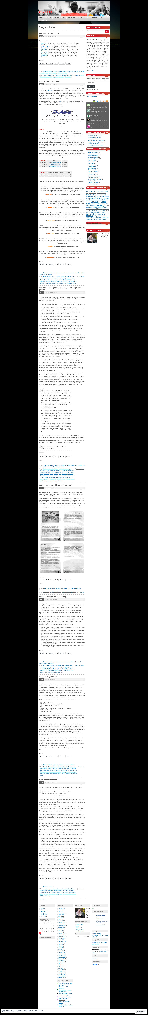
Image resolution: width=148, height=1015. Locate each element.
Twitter (101, 16)
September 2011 (62, 941)
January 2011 (61, 954)
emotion (49, 768)
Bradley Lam (61, 665)
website (46, 283)
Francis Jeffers (65, 75)
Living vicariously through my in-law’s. (96, 142)
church (67, 766)
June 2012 (60, 928)
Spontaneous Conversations (94, 179)
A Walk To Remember (48, 588)
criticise (48, 667)
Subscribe (91, 75)
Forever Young (57, 71)
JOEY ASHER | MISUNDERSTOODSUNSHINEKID (102, 918)
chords (56, 469)
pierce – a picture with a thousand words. (56, 485)
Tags (97, 101)
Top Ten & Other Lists (62, 73)
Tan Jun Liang (67, 281)
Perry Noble (44, 55)
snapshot (42, 479)
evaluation (59, 667)
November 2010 (61, 957)
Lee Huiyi (56, 474)
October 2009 (61, 977)
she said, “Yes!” (97, 17)
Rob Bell (59, 773)
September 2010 (62, 960)
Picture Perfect (74, 588)
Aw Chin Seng (89, 191)
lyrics (60, 474)
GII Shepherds (91, 198)
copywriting (63, 276)
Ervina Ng (104, 194)
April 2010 (60, 968)
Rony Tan (46, 894)
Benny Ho (45, 766)
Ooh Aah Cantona (80, 71)
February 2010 (61, 971)
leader (87, 205)
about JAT (48, 17)
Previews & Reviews (43, 73)
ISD (75, 890)
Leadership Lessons (92, 165)
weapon (55, 672)
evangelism (56, 890)
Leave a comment (80, 75)
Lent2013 (107, 205)
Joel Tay (93, 203)
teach (49, 672)
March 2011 (61, 950)
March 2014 (61, 914)
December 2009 (61, 974)
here (93, 70)
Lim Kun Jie (47, 670)
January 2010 (61, 973)
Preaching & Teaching (93, 171)
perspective (88, 210)
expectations (60, 768)
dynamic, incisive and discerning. (53, 597)
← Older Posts (42, 899)
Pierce (59, 592)
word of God (103, 217)
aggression (45, 888)
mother (101, 209)
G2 (104, 196)
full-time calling (59, 17)
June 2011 (60, 946)
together (63, 479)
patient (71, 772)
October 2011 (61, 939)
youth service (73, 283)
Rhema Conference (63, 477)
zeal (49, 895)
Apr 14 (41, 599)
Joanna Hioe (55, 592)
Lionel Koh (89, 207)
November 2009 (61, 976)
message (54, 892)
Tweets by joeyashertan (91, 96)
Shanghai (70, 477)
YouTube (107, 16)
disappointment (43, 768)
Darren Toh (68, 276)
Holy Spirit (45, 668)
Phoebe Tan (62, 279)
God (41, 278)
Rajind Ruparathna (63, 1004)
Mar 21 (41, 679)
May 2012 (60, 930)
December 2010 (61, 955)
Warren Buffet (69, 479)
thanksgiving (69, 773)
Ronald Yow (53, 281)
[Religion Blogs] (95, 950)
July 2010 (60, 963)
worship (42, 480)
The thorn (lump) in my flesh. (94, 138)
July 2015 (60, 911)
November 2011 (61, 938)
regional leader (52, 477)
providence (42, 773)
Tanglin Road (73, 281)
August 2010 (61, 961)
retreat (57, 477)
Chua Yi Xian (44, 44)
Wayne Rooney (68, 77)
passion (67, 772)
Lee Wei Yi (49, 892)
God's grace (102, 198)
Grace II (60, 278)
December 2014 (61, 913)
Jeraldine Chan (61, 668)
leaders (48, 279)
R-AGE (67, 279)
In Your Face (73, 71)
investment (52, 770)
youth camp (73, 592)
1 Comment (81, 767)
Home (40, 17)
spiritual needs (60, 281)
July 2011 (60, 944)
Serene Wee (44, 56)
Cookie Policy (30, 1011)
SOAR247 (47, 479)
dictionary (63, 470)
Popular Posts (103, 101)
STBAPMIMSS (52, 894)
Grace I (56, 278)
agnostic (50, 888)
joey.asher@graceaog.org (55, 166)
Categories (93, 101)
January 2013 (61, 924)
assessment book (51, 665)
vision (41, 775)
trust (76, 773)
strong (57, 894)
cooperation (42, 470)
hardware (45, 770)
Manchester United (103, 207)
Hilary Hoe (43, 47)
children (90, 193)
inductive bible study (52, 668)
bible (56, 665)
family (45, 472)
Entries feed (79, 927)
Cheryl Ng (56, 766)
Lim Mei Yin (44, 49)
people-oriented (67, 475)
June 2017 (60, 909)
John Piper (98, 203)
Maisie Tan (97, 207)
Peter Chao (96, 210)
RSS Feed (90, 16)
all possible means (57, 888)
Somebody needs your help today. (95, 145)
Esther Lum (53, 667)
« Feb (40, 934)
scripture (42, 672)
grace (87, 200)
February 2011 (61, 952)
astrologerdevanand (63, 993)
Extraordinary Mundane (69, 465)
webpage (42, 283)
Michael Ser (45, 475)
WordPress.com (79, 930)
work (73, 479)
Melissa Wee (54, 670)
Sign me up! (91, 86)
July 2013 (60, 916)
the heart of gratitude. (48, 677)
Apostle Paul (65, 888)
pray (87, 212)
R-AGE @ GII (105, 212)
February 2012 (61, 933)
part (60, 101)
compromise (50, 890)
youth (56, 283)
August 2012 (61, 927)
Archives (100, 101)
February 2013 (61, 922)
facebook (88, 196)
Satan (72, 670)
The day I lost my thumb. (93, 143)
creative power (72, 766)
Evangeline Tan (44, 46)
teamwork (59, 479)
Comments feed (79, 929)
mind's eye (51, 475)
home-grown (65, 278)
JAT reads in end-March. (49, 33)
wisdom (45, 895)
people (62, 475)
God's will (107, 198)
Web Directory (95, 958)
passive (66, 892)
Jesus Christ (71, 278)
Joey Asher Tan (52, 36)
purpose (47, 773)
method (58, 892)
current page (49, 90)
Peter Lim (100, 210)
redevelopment (53, 773)
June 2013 (60, 917)
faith (92, 196)
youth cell (61, 283)
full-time (101, 196)
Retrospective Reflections (50, 466)
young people (52, 283)
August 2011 (61, 943)
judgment (67, 668)
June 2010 (60, 965)
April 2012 (60, 932)
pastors (57, 279)
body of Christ (51, 469)
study (46, 672)
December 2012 (61, 925)
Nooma (63, 772)
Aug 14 (41, 292)
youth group (53, 480)
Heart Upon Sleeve (65, 71)
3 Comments (81, 276)
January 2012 (61, 935)
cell (65, 665)
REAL (87, 214)
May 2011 (60, 947)
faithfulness (66, 768)
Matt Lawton (44, 50)
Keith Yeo (72, 668)
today (73, 773)
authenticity (101, 921)
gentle (60, 890)
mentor (93, 209)
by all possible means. (48, 780)
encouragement (98, 194)
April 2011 (60, 949)
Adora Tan (45, 276)
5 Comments (81, 592)
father (98, 196)
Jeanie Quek (67, 472)
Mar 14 (41, 782)
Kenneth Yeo (43, 279)
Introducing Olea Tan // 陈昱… (95, 135)
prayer (74, 772)
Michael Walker (44, 53)
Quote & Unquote (52, 73)
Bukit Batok (50, 276)
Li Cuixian (52, 279)
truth (52, 672)
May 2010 (60, 966)
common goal (68, 469)
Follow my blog (102, 924)
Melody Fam (60, 670)
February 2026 (61, 908)
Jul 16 (41, 488)
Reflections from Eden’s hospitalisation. (97, 140)
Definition (58, 470)
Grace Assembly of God (48, 278)
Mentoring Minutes (92, 166)
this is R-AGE (43, 20)
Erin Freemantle (62, 990)
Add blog (94, 953)
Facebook (96, 16)
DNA (66, 470)
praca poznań (103, 951)
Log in (77, 926)
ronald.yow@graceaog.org (55, 162)
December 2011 (61, 936)
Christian (94, 193)
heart (48, 770)
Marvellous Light (65, 474)
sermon (103, 214)
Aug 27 (41, 84)
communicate (43, 667)
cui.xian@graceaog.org (55, 164)
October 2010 (61, 958)
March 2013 (61, 920)
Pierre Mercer (62, 1000)
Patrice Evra (49, 77)
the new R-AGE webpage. (49, 81)
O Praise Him (57, 475)
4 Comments (81, 889)
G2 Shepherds (65, 667)
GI (72, 276)
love (94, 207)
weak (66, 894)
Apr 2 (41, 36)
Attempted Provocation (48, 71)
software (63, 773)
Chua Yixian (99, 193)
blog (103, 191)
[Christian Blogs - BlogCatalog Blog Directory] (100, 944)
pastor (107, 209)
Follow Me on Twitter (95, 93)
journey (102, 203)
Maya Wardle (62, 986)
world (59, 672)
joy (63, 770)
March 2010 (61, 969)
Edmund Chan (90, 194)
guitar (63, 472)
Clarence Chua (43, 890)
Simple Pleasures (48, 274)
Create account (79, 924)
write (61, 672)
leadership (72, 770)
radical (41, 894)
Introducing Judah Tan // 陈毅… (95, 137)
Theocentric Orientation (48, 663)
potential (107, 210)
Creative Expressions (69, 272)
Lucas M (61, 983)
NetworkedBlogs (99, 915)
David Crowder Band (50, 470)
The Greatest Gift (92, 180)
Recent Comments (106, 101)
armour (44, 665)
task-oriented (53, 479)
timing (61, 894)
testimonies (68, 592)
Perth (92, 210)
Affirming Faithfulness (48, 272)
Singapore (97, 216)
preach (68, 670)
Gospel (66, 890)
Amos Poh (43, 43)
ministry (97, 209)
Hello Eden (71, 17)
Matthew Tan (44, 52)
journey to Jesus (83, 17)
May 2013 (60, 919)
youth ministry (66, 283)
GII (74, 276)
